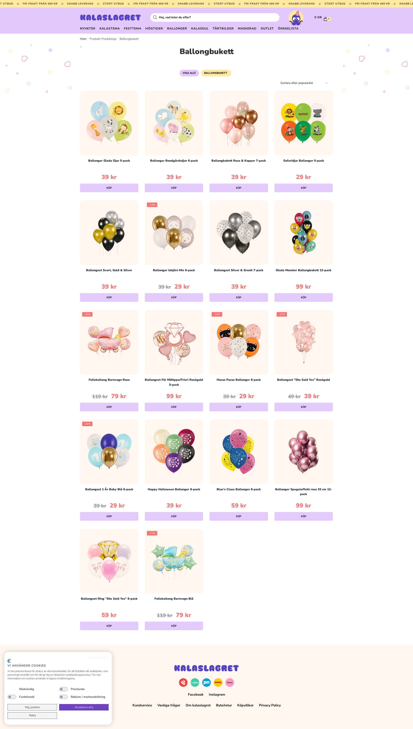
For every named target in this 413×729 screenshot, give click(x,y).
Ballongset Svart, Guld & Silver (109, 270)
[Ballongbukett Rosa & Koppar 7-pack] (239, 123)
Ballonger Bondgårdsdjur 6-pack (174, 161)
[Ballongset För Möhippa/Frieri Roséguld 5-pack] (174, 342)
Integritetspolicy (98, 657)
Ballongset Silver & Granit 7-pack (238, 270)
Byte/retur (224, 705)
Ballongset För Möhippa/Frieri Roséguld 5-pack (174, 382)
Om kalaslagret (198, 705)
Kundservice (142, 705)
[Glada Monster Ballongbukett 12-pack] (303, 232)
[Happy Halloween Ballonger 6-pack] (174, 451)
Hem (83, 39)
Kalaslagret (110, 18)
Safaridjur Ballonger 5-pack (303, 161)
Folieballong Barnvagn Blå (173, 599)
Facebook (195, 694)
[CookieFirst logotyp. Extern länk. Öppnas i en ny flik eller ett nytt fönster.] (9, 661)
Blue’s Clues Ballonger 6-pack (239, 489)
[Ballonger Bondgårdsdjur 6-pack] (174, 123)
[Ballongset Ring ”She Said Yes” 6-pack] (109, 561)
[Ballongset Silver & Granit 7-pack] (239, 232)
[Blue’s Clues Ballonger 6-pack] (239, 451)
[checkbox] (12, 689)
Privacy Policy (270, 705)
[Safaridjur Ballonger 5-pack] (303, 123)
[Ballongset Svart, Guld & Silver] (109, 232)
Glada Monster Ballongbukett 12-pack (303, 270)
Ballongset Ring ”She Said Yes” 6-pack (109, 599)
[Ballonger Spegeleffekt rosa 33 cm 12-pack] (303, 451)
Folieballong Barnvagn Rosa (109, 380)
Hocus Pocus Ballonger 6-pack (239, 380)
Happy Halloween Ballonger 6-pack (174, 489)
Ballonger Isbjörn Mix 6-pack (174, 270)
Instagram (217, 694)
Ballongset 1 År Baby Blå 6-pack (109, 489)
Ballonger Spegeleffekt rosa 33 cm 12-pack (303, 491)
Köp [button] (109, 188)
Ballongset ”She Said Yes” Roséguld (303, 380)
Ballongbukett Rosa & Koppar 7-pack (238, 161)
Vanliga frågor (168, 705)
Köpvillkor (245, 705)
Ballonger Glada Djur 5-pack (109, 161)
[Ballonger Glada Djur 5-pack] (109, 123)
